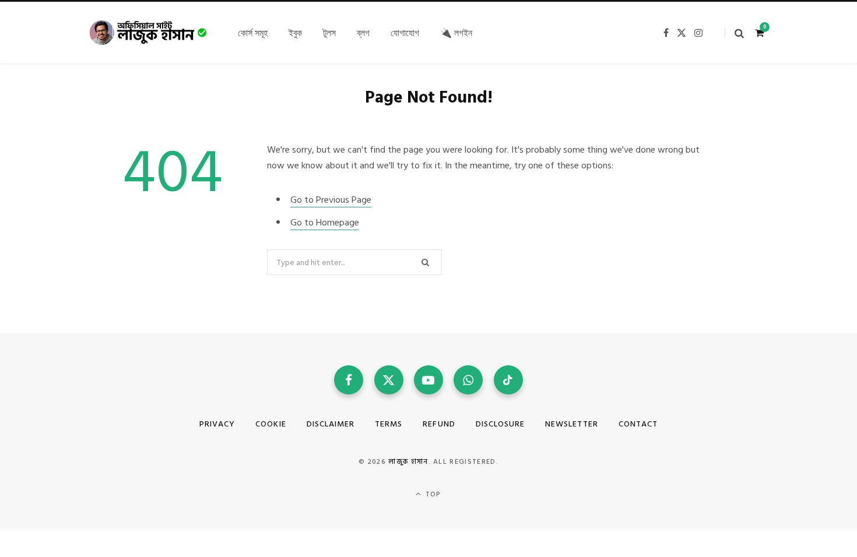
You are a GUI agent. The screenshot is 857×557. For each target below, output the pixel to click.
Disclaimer (331, 424)
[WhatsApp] (468, 379)
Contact (638, 424)
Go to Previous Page (330, 199)
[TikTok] (508, 379)
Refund (439, 424)
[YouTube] (428, 379)
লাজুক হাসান (408, 461)
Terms (388, 424)
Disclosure (500, 424)
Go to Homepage (324, 222)
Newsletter (571, 424)
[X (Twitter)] (388, 379)
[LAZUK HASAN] (148, 32)
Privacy (217, 424)
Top (432, 494)
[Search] (734, 33)
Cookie (270, 424)
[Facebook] (348, 379)
